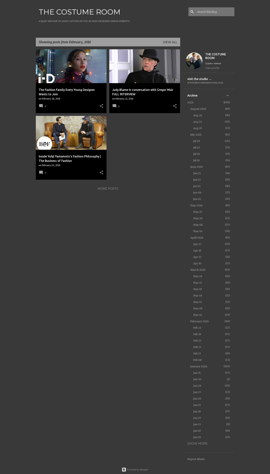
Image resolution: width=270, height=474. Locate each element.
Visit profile (212, 68)
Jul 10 (196, 160)
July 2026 (196, 134)
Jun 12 (197, 179)
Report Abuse (196, 459)
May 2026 (196, 205)
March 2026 (198, 269)
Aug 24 (197, 115)
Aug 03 (197, 128)
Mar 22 (197, 282)
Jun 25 (197, 173)
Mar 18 (197, 295)
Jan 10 (197, 430)
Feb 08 (197, 360)
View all (170, 42)
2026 (190, 102)
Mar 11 (197, 302)
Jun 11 (197, 186)
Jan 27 (197, 392)
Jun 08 (197, 192)
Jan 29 (197, 385)
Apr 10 (197, 263)
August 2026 (198, 109)
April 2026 (196, 237)
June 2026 (196, 166)
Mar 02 (197, 315)
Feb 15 (197, 340)
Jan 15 (197, 418)
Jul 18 (196, 154)
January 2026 (198, 366)
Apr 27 (197, 244)
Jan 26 (197, 398)
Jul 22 (196, 147)
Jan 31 (197, 372)
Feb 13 (197, 347)
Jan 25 (197, 405)
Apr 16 (197, 250)
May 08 (198, 224)
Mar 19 (197, 289)
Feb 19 (197, 334)
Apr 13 (197, 257)
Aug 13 (197, 121)
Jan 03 (197, 437)
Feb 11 (197, 353)
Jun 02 (197, 199)
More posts (108, 188)
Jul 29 (196, 141)
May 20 (197, 218)
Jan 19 (197, 411)
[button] (101, 106)
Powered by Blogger (137, 469)
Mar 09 (197, 308)
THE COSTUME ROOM (79, 11)
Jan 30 (197, 379)
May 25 (197, 212)
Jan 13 (197, 424)
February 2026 (199, 321)
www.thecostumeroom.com (205, 82)
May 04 (198, 231)
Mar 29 (197, 276)
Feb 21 (197, 327)
